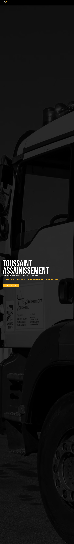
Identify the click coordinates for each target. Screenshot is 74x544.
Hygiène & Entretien (23, 3)
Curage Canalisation (40, 3)
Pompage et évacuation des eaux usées (51, 3)
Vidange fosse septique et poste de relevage (66, 3)
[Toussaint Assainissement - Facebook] (70, 1)
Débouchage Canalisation (32, 3)
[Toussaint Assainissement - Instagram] (72, 1)
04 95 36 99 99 (65, 1)
